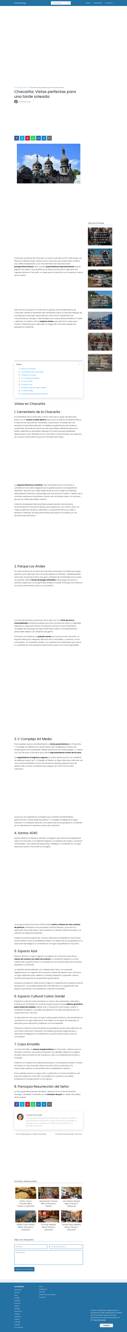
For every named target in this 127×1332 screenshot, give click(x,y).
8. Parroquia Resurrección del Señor (34, 394)
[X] (22, 138)
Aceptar (106, 1325)
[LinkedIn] (38, 138)
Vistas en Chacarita (28, 369)
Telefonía (17, 1317)
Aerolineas (18, 1290)
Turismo (17, 1325)
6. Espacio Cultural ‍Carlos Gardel (33, 387)
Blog (15, 1295)
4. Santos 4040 (26, 381)
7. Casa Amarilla (27, 391)
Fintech (16, 1306)
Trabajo (17, 1319)
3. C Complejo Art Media (30, 378)
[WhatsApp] (33, 138)
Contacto (109, 3)
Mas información (100, 1320)
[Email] (49, 138)
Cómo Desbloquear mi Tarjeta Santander (31, 1134)
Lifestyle (17, 1309)
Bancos (17, 1292)
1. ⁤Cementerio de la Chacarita (32, 372)
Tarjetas (17, 1314)
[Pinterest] (27, 138)
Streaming (18, 1311)
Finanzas (17, 1303)
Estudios (17, 1301)
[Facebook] (16, 138)
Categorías (97, 3)
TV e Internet (18, 1327)
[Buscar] (69, 2)
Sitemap (42, 1292)
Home (88, 3)
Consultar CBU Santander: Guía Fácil (68, 1134)
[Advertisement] (63, 21)
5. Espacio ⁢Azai (26, 384)
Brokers (17, 1298)
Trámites (17, 1322)
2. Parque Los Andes (28, 375)
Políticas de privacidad (47, 1295)
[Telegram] (44, 138)
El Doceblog (20, 3)
